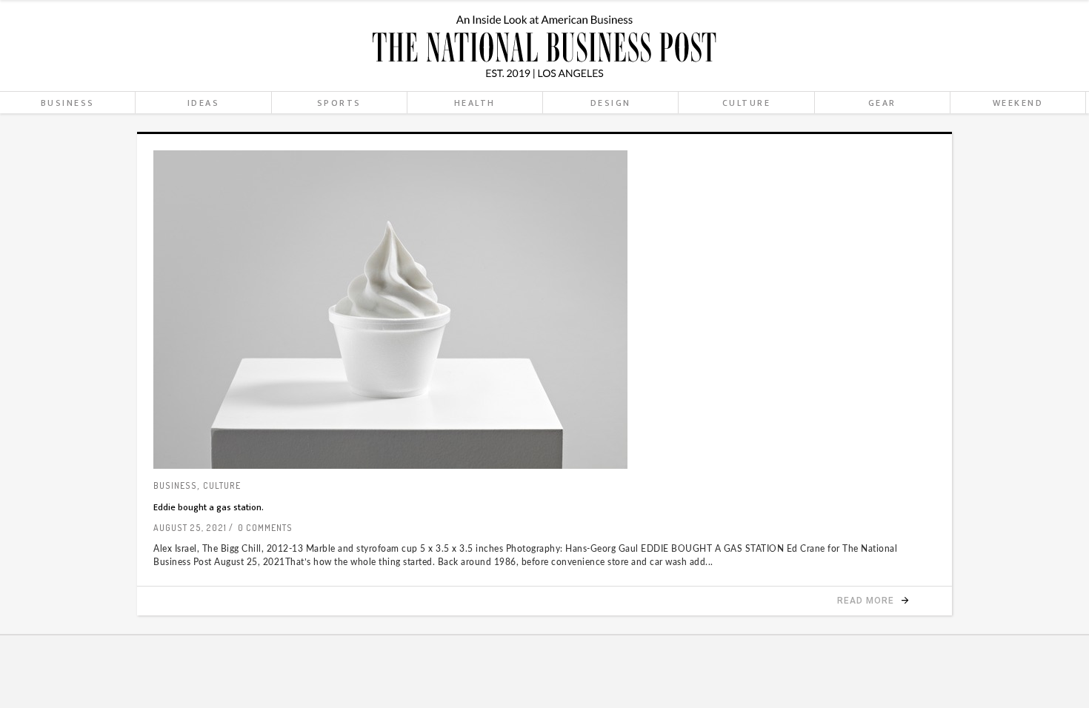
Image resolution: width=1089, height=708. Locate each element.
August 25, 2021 (190, 527)
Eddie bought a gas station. (208, 507)
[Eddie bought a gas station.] (544, 309)
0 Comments (265, 527)
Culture (222, 485)
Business (175, 485)
